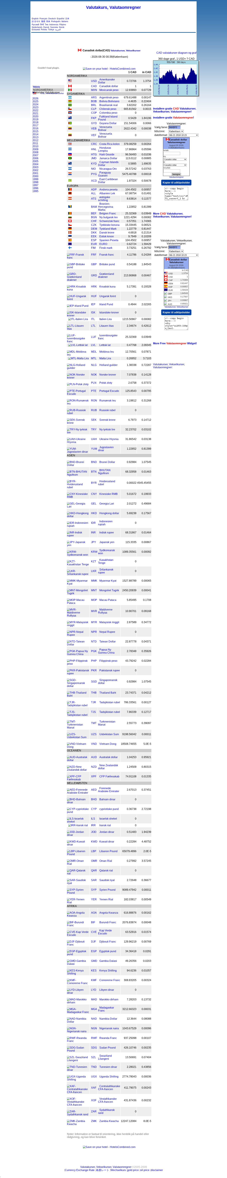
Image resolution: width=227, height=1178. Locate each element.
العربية (58, 29)
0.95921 (146, 757)
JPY (93, 542)
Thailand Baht (107, 692)
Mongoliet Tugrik (109, 590)
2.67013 (131, 789)
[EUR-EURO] (70, 244)
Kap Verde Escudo (105, 932)
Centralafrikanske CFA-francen (109, 1088)
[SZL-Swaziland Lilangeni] (78, 1060)
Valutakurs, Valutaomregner (113, 7)
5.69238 (131, 513)
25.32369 (130, 213)
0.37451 (146, 789)
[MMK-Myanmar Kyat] (78, 583)
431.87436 (130, 1100)
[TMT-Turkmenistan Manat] (78, 727)
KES (94, 970)
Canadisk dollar (108, 86)
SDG (94, 1047)
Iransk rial (105, 825)
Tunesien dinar (108, 1067)
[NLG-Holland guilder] (78, 368)
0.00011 (146, 734)
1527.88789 (129, 580)
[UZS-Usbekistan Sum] (78, 737)
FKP (93, 118)
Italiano (64, 21)
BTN (94, 471)
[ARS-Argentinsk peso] (70, 97)
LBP (93, 851)
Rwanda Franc (108, 1038)
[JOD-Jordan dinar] (78, 835)
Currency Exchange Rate (80, 1170)
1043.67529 (129, 1028)
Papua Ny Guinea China (106, 651)
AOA (94, 912)
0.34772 (146, 622)
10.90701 (130, 611)
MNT (94, 590)
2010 (35, 146)
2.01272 (131, 503)
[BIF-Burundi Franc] (78, 925)
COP (94, 112)
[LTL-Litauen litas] (78, 328)
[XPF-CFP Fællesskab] (78, 779)
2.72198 (146, 809)
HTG (94, 154)
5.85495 (131, 600)
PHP (94, 660)
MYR (94, 622)
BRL (93, 105)
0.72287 (146, 365)
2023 (35, 107)
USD (94, 81)
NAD (94, 1018)
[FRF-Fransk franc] (78, 257)
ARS (94, 97)
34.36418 (130, 951)
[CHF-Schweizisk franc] (70, 221)
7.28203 (131, 999)
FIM (93, 247)
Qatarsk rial (106, 870)
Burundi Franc (107, 922)
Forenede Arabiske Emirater (108, 790)
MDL (94, 351)
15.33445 (130, 225)
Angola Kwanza (108, 912)
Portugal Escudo (109, 391)
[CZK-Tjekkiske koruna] (70, 225)
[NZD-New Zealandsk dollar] (78, 769)
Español (60, 18)
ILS (93, 818)
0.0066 (147, 123)
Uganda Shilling (108, 1076)
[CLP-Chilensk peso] (70, 109)
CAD (94, 86)
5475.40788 (129, 174)
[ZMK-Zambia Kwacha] (78, 1124)
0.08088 (146, 1018)
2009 (35, 149)
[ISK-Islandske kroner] (78, 315)
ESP (94, 240)
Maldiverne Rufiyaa (105, 611)
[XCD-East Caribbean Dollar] (70, 180)
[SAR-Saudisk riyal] (78, 883)
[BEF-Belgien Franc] (70, 213)
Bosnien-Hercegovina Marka (105, 206)
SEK (94, 419)
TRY (94, 429)
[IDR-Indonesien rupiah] (78, 525)
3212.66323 (129, 1009)
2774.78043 (129, 1076)
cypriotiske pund (109, 809)
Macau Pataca (107, 600)
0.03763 (146, 168)
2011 (35, 143)
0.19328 (146, 286)
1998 (35, 182)
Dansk (46, 27)
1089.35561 (129, 551)
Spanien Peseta (108, 240)
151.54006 (130, 123)
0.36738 (131, 809)
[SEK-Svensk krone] (78, 422)
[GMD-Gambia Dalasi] (78, 963)
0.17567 (146, 513)
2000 (35, 176)
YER (94, 899)
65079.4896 (129, 851)
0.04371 (146, 641)
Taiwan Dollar (107, 641)
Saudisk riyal (107, 880)
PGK (94, 651)
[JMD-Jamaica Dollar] (70, 158)
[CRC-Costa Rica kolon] (70, 144)
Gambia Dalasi (108, 960)
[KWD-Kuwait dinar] (78, 844)
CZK (94, 225)
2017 (35, 125)
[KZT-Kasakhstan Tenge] (78, 564)
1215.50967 (129, 319)
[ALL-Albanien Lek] (70, 193)
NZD (94, 766)
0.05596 (146, 149)
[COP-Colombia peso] (70, 113)
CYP (94, 809)
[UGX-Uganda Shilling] (78, 1079)
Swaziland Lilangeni (105, 1057)
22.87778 (130, 641)
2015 (35, 131)
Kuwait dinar (106, 841)
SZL (93, 1057)
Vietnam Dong (107, 743)
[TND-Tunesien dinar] (78, 1069)
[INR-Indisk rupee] (78, 535)
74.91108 (130, 776)
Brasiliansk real (108, 105)
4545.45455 (144, 482)
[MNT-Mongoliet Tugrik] (78, 593)
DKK (94, 232)
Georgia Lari (106, 503)
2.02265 (146, 304)
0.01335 (146, 776)
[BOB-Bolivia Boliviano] (70, 101)
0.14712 (146, 419)
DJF (93, 941)
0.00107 (146, 1038)
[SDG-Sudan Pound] (78, 1050)
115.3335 (130, 542)
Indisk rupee (106, 532)
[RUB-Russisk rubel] (78, 413)
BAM (94, 206)
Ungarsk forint (107, 296)
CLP (93, 109)
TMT (94, 723)
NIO (93, 168)
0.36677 (146, 880)
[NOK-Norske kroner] (78, 377)
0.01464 (146, 532)
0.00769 (146, 941)
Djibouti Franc (107, 941)
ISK (93, 312)
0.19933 (146, 494)
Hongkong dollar (109, 513)
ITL (93, 319)
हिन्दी (42, 24)
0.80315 (146, 766)
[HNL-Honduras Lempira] (70, 149)
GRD (94, 275)
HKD (94, 513)
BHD (94, 799)
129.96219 (130, 941)
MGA (94, 1009)
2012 (35, 140)
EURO (103, 244)
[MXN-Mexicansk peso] (70, 90)
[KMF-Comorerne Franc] (78, 983)
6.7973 (132, 419)
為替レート (102, 1170)
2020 (35, 116)
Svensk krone (107, 419)
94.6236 (131, 970)
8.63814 (131, 198)
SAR (94, 880)
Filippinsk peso (108, 660)
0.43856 (146, 1067)
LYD (93, 989)
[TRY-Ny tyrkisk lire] (78, 432)
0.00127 (146, 702)
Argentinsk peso (108, 97)
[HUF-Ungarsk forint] (78, 299)
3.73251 (131, 247)
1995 (35, 191)
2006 (35, 158)
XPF (93, 776)
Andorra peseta (108, 189)
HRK (94, 286)
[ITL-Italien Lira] (78, 319)
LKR (93, 571)
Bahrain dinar (107, 799)
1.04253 (131, 757)
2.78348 (131, 651)
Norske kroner (107, 374)
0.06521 (146, 225)
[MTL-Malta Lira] (78, 358)
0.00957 (146, 189)
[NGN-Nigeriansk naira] (78, 1031)
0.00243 (146, 1087)
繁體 (43, 21)
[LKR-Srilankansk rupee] (78, 574)
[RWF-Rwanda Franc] (78, 1041)
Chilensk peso (107, 109)
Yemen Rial (106, 899)
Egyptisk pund (107, 951)
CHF (94, 221)
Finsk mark (105, 247)
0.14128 (146, 374)
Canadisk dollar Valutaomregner (177, 141)
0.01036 (146, 154)
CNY (94, 494)
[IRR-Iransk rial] (78, 825)
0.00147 (146, 97)
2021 (35, 113)
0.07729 (146, 90)
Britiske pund (107, 264)
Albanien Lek (107, 193)
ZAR (94, 1111)
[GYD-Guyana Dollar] (70, 123)
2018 (35, 122)
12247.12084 (128, 1121)
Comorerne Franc (109, 980)
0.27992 (131, 860)
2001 (35, 173)
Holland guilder (108, 365)
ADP (94, 189)
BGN (94, 217)
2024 (35, 104)
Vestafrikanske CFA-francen (107, 1100)
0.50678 (146, 180)
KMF (94, 980)
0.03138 (146, 439)
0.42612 (146, 325)
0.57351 (131, 221)
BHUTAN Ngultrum (104, 472)
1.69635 (146, 163)
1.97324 (131, 180)
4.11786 (131, 254)
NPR (94, 631)
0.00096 (146, 1028)
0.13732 (146, 999)
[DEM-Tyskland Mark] (70, 228)
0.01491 (146, 193)
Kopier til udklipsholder (176, 182)
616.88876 (130, 912)
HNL (94, 149)
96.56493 (130, 154)
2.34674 (131, 325)
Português (55, 21)
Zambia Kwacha (109, 1121)
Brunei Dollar (107, 462)
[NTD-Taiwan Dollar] (78, 644)
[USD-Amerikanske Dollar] (70, 81)
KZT (93, 561)
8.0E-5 (147, 1121)
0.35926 (146, 651)
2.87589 (131, 622)
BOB (94, 101)
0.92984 (131, 462)
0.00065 (146, 580)
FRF (93, 254)
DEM (94, 228)
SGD (94, 681)
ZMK (94, 1121)
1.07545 (146, 462)
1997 (35, 185)
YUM (94, 448)
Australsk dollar (108, 757)
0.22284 (131, 841)
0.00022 (131, 482)
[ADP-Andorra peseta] (70, 189)
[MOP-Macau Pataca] (78, 603)
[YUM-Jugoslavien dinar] (78, 451)
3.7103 (147, 358)
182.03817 (130, 899)
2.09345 (146, 345)
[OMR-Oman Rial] (78, 863)
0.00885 (146, 158)
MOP (94, 600)
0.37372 (146, 382)
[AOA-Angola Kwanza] (78, 915)
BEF (93, 213)
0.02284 (146, 660)
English (35, 18)
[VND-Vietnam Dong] (78, 746)
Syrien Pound (107, 889)
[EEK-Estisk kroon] (70, 236)
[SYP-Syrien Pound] (78, 892)
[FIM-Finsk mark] (70, 248)
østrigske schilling (104, 199)
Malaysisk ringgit (109, 622)
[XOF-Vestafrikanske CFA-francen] (78, 1104)
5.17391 (131, 286)
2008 (35, 152)
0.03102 (146, 429)
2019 (35, 119)
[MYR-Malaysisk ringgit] (78, 625)
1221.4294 (130, 217)
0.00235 (146, 1047)
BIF (93, 922)
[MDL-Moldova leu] (78, 354)
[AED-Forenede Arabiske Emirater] (78, 792)
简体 (48, 21)
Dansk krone (106, 232)
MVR (94, 611)
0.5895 (132, 163)
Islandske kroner (109, 312)
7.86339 (131, 712)
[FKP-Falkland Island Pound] (70, 118)
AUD (94, 757)
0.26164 (146, 105)
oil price (144, 1170)
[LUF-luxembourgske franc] (78, 341)
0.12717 (146, 712)
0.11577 (146, 198)
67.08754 (130, 193)
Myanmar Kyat (107, 580)
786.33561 (130, 702)
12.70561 (130, 351)
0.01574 (146, 932)
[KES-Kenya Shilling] (78, 973)
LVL (93, 345)
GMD (94, 960)
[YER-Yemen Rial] (78, 902)
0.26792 (146, 247)
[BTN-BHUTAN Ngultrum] (78, 474)
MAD (94, 999)
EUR (94, 244)
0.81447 (146, 228)
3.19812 (131, 400)
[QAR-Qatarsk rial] (78, 873)
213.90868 (130, 275)
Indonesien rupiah (105, 523)
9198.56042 (129, 734)
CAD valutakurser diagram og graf (176, 52)
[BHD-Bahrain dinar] (78, 802)
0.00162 (146, 912)
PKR (94, 670)
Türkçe (51, 29)
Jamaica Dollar (108, 158)
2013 (35, 137)
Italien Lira (105, 319)
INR (93, 532)
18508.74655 (128, 743)
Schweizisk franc (109, 221)
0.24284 (146, 254)
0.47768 (131, 345)
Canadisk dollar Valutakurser (178, 261)
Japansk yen (106, 542)
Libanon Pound (108, 851)
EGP (94, 951)
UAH (94, 439)
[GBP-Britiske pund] (78, 267)
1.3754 (147, 81)
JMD (94, 158)
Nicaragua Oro (108, 168)
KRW (94, 551)
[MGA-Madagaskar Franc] (78, 1012)
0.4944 (132, 304)
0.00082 (146, 217)
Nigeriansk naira (109, 1028)
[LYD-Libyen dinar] (78, 992)
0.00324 (146, 980)
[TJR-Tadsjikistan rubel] (78, 705)
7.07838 (131, 374)
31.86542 (130, 439)
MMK (94, 580)
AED (94, 789)
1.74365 (146, 221)
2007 (35, 155)
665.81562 (130, 109)
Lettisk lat (105, 345)
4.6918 (132, 232)
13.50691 (130, 1057)
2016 (35, 128)
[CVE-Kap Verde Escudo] (78, 935)
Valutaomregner (176, 177)
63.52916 (130, 932)
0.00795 (146, 391)
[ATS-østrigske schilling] (70, 198)
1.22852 (131, 206)
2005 (35, 161)
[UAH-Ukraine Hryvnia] (78, 442)
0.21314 (146, 232)
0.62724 (131, 244)
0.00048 (146, 922)
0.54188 (131, 264)
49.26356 (130, 960)
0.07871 (146, 351)
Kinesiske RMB (108, 494)
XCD (94, 180)
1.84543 (146, 264)
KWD (94, 841)
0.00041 (146, 590)
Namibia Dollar (108, 1018)
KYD (94, 163)
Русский (35, 24)
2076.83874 (129, 922)
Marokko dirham (108, 999)
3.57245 (146, 860)
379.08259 (130, 144)
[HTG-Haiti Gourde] (70, 154)
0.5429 (132, 118)
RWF (94, 1038)
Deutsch (52, 18)
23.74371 (130, 692)
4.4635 (132, 101)
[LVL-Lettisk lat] (78, 345)
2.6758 (132, 382)
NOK (94, 374)
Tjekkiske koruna (109, 225)
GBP (94, 264)
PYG (94, 174)
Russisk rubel (107, 410)
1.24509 (131, 766)
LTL (93, 325)
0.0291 (147, 951)
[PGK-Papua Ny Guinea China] (78, 654)
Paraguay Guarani (104, 174)
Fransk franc (106, 254)
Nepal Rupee (107, 631)
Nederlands (37, 27)
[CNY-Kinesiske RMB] (78, 497)
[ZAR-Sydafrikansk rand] (78, 1114)
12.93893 (130, 90)
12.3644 (131, 1018)
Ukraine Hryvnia (108, 439)
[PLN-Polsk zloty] (78, 384)
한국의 (37, 21)
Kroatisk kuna (107, 286)
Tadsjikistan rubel (109, 702)
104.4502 (130, 189)
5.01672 (131, 494)
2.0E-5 (147, 851)
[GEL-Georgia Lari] (78, 506)
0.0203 (147, 960)
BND (94, 462)
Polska (44, 29)
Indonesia (53, 24)
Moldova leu (106, 351)
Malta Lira (105, 358)
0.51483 (131, 832)
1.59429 (146, 244)
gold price (133, 1170)
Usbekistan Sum (109, 734)
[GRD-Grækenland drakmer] (78, 280)
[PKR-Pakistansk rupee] (78, 673)
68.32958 (130, 471)
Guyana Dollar (107, 123)
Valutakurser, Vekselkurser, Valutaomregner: (169, 366)
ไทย (46, 24)
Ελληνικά (36, 29)
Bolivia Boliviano (109, 101)
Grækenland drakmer (106, 275)
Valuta (36, 86)
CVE (94, 932)
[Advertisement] (134, 24)
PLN (93, 382)
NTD (94, 641)
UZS (94, 734)
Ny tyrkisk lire (107, 429)
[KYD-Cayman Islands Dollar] (70, 163)
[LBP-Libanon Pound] (78, 854)
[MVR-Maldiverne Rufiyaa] (78, 615)
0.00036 (146, 1076)
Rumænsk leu (107, 400)
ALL (93, 193)
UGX (94, 1076)
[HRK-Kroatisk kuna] (78, 289)
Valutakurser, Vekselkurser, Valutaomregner (105, 1167)
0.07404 (146, 1057)
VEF (93, 135)
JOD (93, 832)
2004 (35, 164)
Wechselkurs (118, 1170)
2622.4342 (130, 128)
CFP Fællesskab (109, 776)
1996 (35, 188)
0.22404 (146, 101)
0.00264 (146, 144)
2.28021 (131, 1067)
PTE (93, 391)
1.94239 (146, 832)
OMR (94, 860)
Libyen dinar (106, 989)
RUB (94, 410)
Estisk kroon (106, 236)
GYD (94, 123)
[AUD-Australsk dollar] (78, 760)
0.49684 (146, 503)
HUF (94, 296)
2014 (35, 134)
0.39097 (146, 723)
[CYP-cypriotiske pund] (78, 812)
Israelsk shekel (108, 818)
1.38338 (131, 365)
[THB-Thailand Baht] (78, 695)
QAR (94, 870)
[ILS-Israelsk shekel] (78, 821)
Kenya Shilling (108, 970)
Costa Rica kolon (109, 144)
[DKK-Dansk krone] (70, 232)
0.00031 (146, 1009)
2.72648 (131, 880)
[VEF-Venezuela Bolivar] (70, 135)
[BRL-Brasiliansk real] (70, 105)
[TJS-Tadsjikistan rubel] (78, 715)
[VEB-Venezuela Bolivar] (70, 128)
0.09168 (146, 611)
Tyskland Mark (107, 228)
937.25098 (130, 1038)
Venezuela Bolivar (105, 128)
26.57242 (130, 168)
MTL (93, 358)
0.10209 (146, 236)
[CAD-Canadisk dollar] (70, 86)
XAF (93, 1087)
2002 (35, 170)
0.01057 (146, 970)
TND (94, 1067)
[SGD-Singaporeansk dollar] (78, 686)
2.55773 (131, 723)
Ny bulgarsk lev (108, 217)
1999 (35, 179)
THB (94, 692)
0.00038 (146, 128)
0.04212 (146, 692)
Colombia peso (108, 112)
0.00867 (146, 542)
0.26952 (131, 358)
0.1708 (147, 600)
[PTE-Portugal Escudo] (78, 394)
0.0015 (147, 109)
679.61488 (130, 97)
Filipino (62, 24)
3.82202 (131, 105)
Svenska (54, 27)
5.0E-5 (147, 743)
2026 (35, 98)
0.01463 (146, 471)
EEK (94, 236)
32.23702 (130, 429)
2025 (35, 101)
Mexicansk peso (108, 90)
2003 (35, 167)
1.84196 (146, 118)
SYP (94, 889)
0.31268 (146, 400)
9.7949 (132, 236)
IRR (93, 825)
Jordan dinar (106, 832)
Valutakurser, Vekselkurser (111, 50)
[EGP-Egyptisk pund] (78, 954)
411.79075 (130, 1087)
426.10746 (130, 1047)
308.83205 (130, 980)
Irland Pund (106, 304)
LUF (93, 337)
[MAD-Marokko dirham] (78, 1002)
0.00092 (146, 551)
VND (94, 743)
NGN (94, 1028)
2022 (35, 110)
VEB (94, 128)
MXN (94, 90)
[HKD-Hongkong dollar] (78, 516)
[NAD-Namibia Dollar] (78, 1021)
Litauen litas (106, 325)
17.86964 (130, 149)
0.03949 (146, 213)
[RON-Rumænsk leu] (78, 403)
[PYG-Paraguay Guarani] (70, 174)
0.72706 (131, 81)
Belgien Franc (107, 213)
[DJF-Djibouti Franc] (78, 944)
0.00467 (146, 275)
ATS (93, 198)
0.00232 (146, 1100)
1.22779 (131, 228)
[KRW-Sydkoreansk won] (78, 554)
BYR (94, 482)
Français (43, 18)
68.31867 (130, 532)
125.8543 (130, 391)
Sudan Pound (107, 1047)
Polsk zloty (105, 382)
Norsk (61, 27)
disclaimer (157, 1170)
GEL (93, 503)
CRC (94, 144)
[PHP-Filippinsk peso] (78, 663)
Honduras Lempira (104, 149)
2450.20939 (129, 590)
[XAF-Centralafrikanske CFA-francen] (78, 1092)
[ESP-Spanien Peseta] (70, 240)
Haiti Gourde (106, 154)
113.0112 (131, 158)
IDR (93, 522)
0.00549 (146, 899)
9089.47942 (129, 889)
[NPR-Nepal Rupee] (78, 634)
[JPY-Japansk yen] (78, 545)
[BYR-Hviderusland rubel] (78, 487)
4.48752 (146, 841)
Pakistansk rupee (109, 670)
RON (94, 400)
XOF (94, 1100)
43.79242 (130, 660)
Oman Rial (105, 860)
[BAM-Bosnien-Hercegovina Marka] (70, 206)
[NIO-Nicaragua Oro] (70, 169)
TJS (93, 712)
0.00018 (146, 174)
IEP (93, 304)
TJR (93, 702)
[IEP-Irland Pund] (77, 305)
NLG (94, 365)
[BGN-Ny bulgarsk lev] (70, 217)
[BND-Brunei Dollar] (78, 465)
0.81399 (146, 206)
